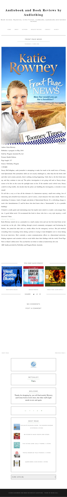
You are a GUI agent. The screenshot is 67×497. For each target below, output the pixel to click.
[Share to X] (33, 294)
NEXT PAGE (5, 353)
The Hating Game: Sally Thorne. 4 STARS (37, 443)
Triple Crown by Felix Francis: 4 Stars (37, 452)
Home (9, 29)
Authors (24, 29)
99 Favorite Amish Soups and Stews (36, 434)
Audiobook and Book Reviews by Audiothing (33, 12)
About (16, 29)
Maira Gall (54, 492)
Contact (47, 29)
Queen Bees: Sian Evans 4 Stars (36, 461)
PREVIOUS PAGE (60, 353)
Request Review (36, 29)
